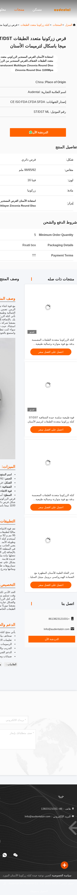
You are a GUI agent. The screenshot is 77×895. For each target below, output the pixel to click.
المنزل (68, 24)
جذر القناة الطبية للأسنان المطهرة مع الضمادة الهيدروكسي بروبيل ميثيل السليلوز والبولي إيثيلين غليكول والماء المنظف (51, 577)
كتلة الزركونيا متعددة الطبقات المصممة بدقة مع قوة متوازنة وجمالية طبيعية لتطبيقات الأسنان (53, 343)
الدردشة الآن (40, 132)
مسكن (37, 9)
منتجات (19, 9)
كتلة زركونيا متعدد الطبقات (35, 24)
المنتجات (57, 24)
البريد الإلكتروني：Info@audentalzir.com (48, 816)
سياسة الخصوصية (61, 875)
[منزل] (62, 9)
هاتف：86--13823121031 (56, 808)
